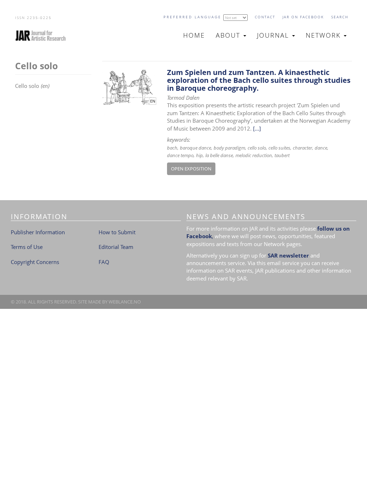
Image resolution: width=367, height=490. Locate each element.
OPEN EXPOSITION (191, 168)
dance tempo (180, 155)
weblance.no (125, 301)
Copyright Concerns (35, 261)
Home (194, 35)
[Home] (43, 35)
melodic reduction (253, 155)
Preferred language (192, 16)
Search (339, 16)
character (302, 148)
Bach (172, 148)
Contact (265, 16)
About (229, 35)
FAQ (104, 261)
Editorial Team (116, 246)
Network (324, 35)
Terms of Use (27, 246)
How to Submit (117, 232)
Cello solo (257, 148)
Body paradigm (229, 148)
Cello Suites (279, 148)
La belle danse (219, 155)
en (152, 101)
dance (321, 148)
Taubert (282, 155)
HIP (199, 155)
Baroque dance (195, 148)
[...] (257, 128)
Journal (274, 35)
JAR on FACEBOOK (303, 16)
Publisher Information (38, 232)
